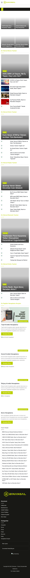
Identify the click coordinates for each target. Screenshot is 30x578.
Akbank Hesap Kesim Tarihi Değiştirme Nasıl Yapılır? (8, 46)
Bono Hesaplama (7, 413)
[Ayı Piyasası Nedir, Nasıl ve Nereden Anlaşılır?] (5, 102)
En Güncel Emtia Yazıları (9, 264)
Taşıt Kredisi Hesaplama (9, 325)
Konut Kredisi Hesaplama (10, 354)
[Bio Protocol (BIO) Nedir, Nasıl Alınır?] (1, 192)
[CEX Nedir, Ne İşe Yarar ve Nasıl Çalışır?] (1, 200)
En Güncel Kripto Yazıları (9, 162)
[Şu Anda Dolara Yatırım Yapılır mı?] (1, 148)
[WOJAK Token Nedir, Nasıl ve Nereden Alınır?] (1, 205)
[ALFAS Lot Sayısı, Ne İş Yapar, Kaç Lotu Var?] (5, 82)
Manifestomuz (4, 507)
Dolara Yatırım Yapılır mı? (17, 145)
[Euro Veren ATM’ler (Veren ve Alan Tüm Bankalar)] (15, 128)
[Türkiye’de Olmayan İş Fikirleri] (1, 260)
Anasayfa (3, 525)
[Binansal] (9, 2)
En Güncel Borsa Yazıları (9, 51)
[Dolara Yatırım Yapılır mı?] (1, 145)
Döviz (2, 529)
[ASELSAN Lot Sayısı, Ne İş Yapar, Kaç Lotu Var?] (15, 66)
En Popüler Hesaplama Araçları (11, 303)
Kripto (2, 531)
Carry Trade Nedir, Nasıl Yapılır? (19, 253)
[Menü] (2, 3)
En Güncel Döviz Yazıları (9, 112)
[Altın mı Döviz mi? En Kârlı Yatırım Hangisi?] (1, 152)
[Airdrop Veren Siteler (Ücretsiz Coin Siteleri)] (22, 38)
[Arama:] (28, 3)
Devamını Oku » (7, 334)
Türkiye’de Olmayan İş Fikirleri (18, 260)
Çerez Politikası (4, 512)
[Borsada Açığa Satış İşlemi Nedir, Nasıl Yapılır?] (5, 88)
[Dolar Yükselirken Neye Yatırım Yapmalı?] (1, 157)
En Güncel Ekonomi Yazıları (9, 215)
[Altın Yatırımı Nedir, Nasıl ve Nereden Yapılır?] (1, 293)
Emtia (2, 536)
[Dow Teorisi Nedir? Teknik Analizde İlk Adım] (1, 106)
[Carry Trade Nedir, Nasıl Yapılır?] (1, 253)
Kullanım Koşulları (5, 514)
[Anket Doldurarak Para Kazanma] (22, 20)
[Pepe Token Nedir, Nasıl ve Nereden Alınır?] (1, 209)
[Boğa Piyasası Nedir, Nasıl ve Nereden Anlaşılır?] (5, 95)
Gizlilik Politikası (4, 510)
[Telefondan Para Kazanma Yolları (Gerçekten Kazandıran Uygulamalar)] (8, 20)
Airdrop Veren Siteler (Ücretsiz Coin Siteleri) (22, 46)
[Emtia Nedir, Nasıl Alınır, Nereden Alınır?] (15, 280)
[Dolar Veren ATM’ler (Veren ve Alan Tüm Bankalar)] (1, 141)
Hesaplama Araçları (5, 538)
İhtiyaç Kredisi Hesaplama (10, 383)
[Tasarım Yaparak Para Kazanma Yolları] (1, 256)
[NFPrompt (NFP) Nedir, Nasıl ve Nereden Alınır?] (1, 196)
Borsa (2, 527)
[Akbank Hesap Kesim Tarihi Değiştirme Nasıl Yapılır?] (8, 38)
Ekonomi (3, 534)
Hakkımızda (3, 505)
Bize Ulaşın (3, 516)
